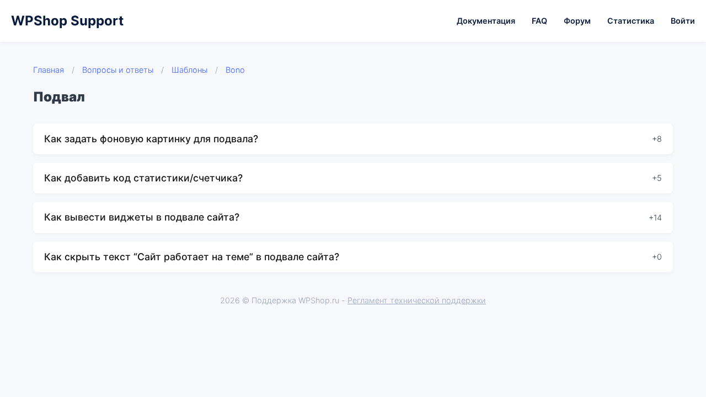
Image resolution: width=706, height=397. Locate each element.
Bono (235, 69)
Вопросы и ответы (117, 69)
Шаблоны (189, 69)
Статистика (630, 20)
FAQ (539, 20)
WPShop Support (67, 21)
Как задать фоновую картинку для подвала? (151, 138)
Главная (48, 69)
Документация (486, 20)
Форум (577, 20)
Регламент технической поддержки (416, 300)
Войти (683, 20)
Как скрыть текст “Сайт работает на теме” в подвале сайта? (191, 256)
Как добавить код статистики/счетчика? (143, 178)
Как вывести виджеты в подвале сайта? (141, 217)
